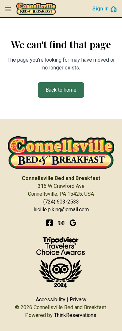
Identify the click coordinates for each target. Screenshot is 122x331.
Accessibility (50, 299)
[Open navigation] (8, 9)
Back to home (61, 90)
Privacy (78, 299)
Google (73, 222)
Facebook (49, 222)
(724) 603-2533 (61, 202)
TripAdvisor (61, 222)
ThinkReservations (75, 315)
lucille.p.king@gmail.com (61, 209)
